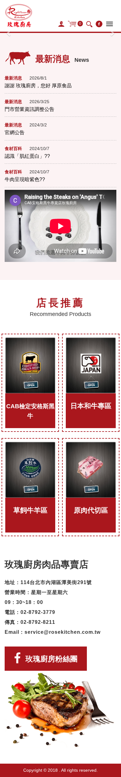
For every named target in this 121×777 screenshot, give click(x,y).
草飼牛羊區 (30, 510)
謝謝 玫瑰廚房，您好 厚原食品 (38, 85)
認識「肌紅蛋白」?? (27, 156)
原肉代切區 (91, 510)
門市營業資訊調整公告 (29, 109)
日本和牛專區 (90, 406)
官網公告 (15, 132)
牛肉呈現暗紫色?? (25, 179)
